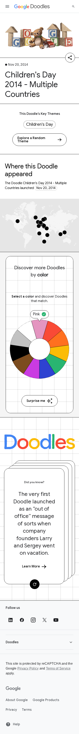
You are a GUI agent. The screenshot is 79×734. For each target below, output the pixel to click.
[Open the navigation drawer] (7, 6)
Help (16, 724)
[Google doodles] (32, 6)
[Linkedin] (10, 620)
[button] (39, 642)
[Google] (13, 689)
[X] (44, 620)
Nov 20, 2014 (46, 188)
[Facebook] (22, 620)
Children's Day (39, 124)
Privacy (11, 710)
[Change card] (35, 584)
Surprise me (36, 401)
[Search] (73, 6)
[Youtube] (56, 620)
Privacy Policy (28, 668)
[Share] (70, 57)
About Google (17, 700)
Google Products (46, 700)
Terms (27, 710)
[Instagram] (33, 620)
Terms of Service (58, 668)
